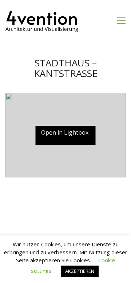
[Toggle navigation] (121, 21)
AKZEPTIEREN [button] (79, 271)
